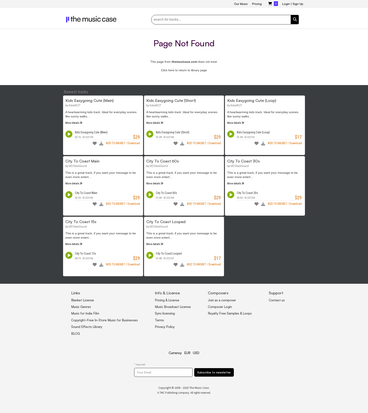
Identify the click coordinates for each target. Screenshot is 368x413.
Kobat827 (74, 105)
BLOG (75, 334)
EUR (187, 353)
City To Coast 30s (243, 161)
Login (286, 4)
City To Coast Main (82, 161)
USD (196, 353)
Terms (159, 320)
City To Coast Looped (165, 221)
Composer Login (220, 307)
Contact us (277, 300)
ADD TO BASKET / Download (123, 143)
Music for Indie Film (85, 313)
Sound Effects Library (86, 327)
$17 (298, 137)
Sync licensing (165, 313)
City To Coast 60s (162, 161)
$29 (136, 137)
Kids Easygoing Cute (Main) (89, 100)
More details (72, 122)
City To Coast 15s (80, 221)
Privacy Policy (165, 327)
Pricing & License (167, 300)
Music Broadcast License (173, 307)
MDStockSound (78, 166)
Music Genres (81, 307)
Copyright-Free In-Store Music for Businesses (104, 320)
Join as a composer (222, 300)
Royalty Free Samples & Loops (230, 313)
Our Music (241, 4)
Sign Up (298, 4)
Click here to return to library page (184, 70)
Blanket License (82, 300)
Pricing (257, 4)
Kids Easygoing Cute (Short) (171, 100)
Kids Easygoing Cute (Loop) (251, 100)
